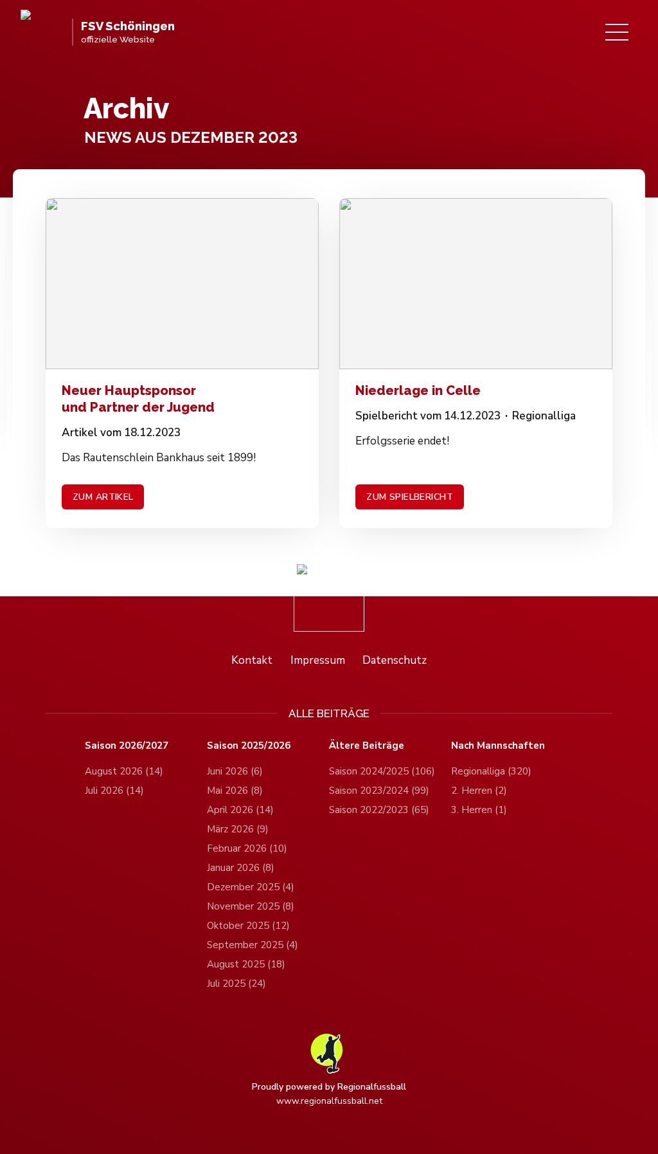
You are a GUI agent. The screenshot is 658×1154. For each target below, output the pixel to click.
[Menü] (617, 32)
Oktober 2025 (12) (248, 925)
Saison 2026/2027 (126, 746)
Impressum (317, 660)
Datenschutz (394, 660)
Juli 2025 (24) (236, 983)
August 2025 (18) (246, 964)
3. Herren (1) (479, 809)
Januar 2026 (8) (240, 867)
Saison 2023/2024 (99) (379, 790)
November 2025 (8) (250, 906)
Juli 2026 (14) (114, 790)
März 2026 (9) (238, 829)
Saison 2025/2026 (248, 746)
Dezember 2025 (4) (250, 887)
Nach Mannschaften (498, 746)
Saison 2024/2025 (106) (382, 771)
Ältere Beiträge (366, 746)
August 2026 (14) (124, 771)
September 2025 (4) (252, 945)
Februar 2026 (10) (247, 848)
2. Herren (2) (479, 790)
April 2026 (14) (240, 809)
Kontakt (251, 660)
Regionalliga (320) (491, 771)
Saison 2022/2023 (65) (379, 809)
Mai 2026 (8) (235, 790)
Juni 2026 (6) (235, 771)
